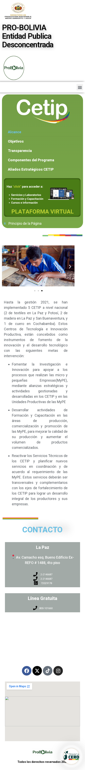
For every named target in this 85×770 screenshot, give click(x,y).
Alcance (14, 132)
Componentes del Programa (31, 160)
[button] (79, 87)
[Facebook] (26, 671)
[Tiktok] (47, 671)
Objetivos (16, 141)
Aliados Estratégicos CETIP (31, 169)
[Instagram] (58, 671)
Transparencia (20, 151)
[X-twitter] (37, 671)
